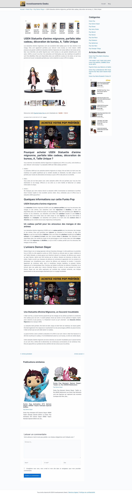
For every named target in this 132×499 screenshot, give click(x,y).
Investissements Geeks (37, 4)
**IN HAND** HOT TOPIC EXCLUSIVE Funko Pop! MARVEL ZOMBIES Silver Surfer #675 (100, 62)
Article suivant (79, 353)
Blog (109, 4)
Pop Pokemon (93, 40)
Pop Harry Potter (94, 29)
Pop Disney (92, 26)
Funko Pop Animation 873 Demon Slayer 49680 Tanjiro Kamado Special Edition (37, 405)
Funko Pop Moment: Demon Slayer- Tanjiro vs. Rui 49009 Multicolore (67, 384)
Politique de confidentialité (87, 492)
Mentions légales (73, 492)
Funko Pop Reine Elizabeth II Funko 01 (100, 76)
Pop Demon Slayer (27, 409)
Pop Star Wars (93, 46)
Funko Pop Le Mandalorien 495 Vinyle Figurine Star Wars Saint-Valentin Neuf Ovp (100, 71)
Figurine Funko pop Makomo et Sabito (100, 67)
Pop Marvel (92, 32)
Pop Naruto (92, 35)
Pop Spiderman (93, 43)
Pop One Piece (93, 37)
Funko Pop (92, 21)
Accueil (103, 4)
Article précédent (26, 353)
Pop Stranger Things (95, 48)
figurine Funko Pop (39, 113)
